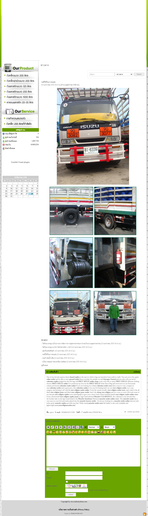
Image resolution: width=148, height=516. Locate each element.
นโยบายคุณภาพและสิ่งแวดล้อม (54, 362)
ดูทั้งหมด (44, 365)
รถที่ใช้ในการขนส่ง (49, 354)
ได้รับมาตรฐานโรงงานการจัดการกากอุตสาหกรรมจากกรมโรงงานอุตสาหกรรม (71, 344)
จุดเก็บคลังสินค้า (48, 351)
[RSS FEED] (145, 514)
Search (139, 74)
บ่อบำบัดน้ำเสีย (48, 358)
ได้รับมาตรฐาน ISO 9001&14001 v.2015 (57, 347)
